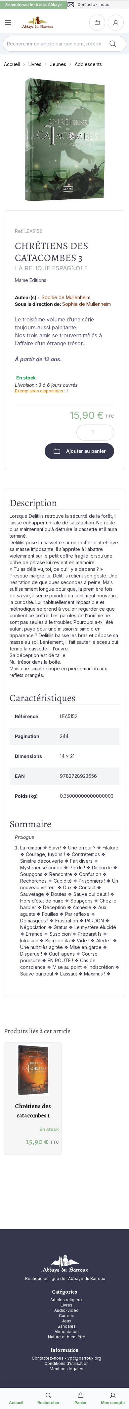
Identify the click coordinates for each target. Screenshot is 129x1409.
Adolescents (88, 64)
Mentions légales (66, 1368)
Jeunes (58, 64)
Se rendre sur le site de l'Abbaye (33, 5)
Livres (34, 64)
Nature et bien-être (66, 1336)
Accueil (12, 64)
